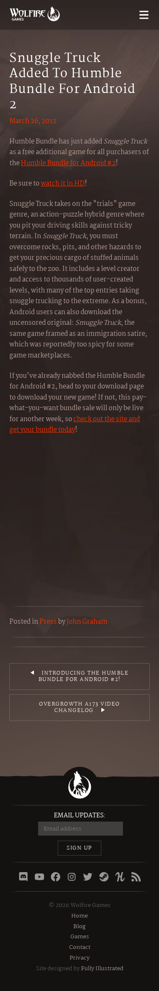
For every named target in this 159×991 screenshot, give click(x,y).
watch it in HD (63, 183)
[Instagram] (72, 877)
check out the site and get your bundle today (74, 425)
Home (79, 916)
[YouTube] (39, 877)
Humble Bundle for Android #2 (68, 163)
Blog (79, 926)
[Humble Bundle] (120, 877)
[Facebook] (55, 877)
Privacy (79, 958)
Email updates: (80, 815)
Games (79, 936)
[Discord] (23, 877)
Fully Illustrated (102, 968)
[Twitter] (88, 877)
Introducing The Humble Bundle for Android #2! (84, 676)
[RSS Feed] (136, 877)
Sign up (79, 848)
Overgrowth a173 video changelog (79, 707)
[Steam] (104, 877)
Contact (79, 947)
